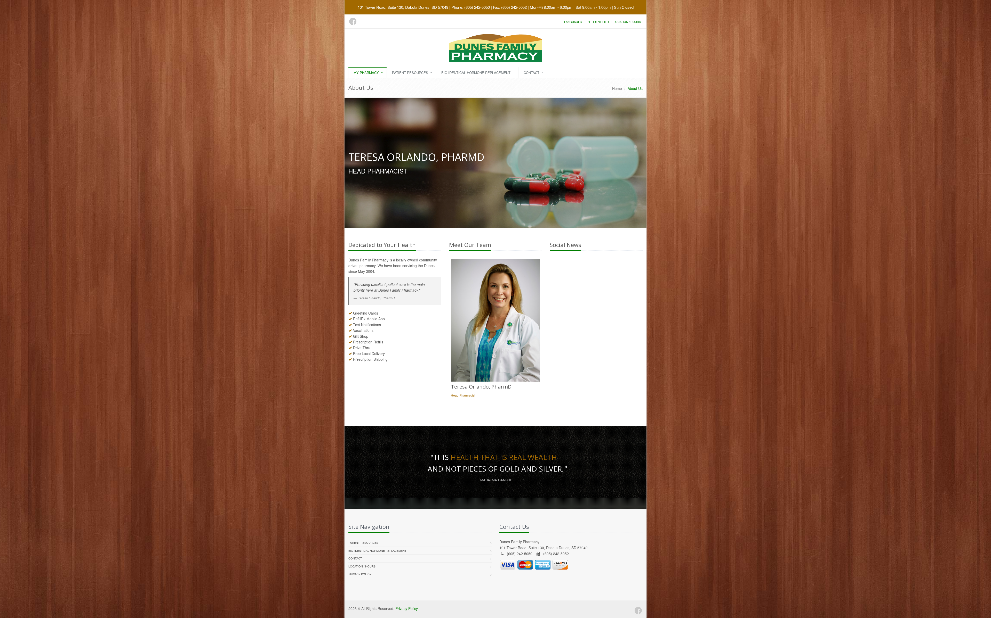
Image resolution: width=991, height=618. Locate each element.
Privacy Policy (359, 574)
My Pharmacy (366, 72)
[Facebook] (352, 21)
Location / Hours (627, 22)
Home (617, 88)
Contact (531, 72)
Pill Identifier (598, 22)
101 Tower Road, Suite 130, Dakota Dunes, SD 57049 (403, 7)
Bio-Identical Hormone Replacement (475, 72)
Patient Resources (410, 72)
